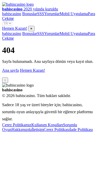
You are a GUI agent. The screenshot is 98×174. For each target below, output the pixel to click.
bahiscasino (11, 13)
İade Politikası (81, 129)
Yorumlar (52, 13)
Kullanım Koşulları (47, 125)
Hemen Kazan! (14, 28)
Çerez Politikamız (16, 125)
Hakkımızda (21, 129)
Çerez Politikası (57, 129)
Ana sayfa (10, 70)
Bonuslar (29, 13)
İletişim (38, 129)
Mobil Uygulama (74, 13)
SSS (40, 13)
